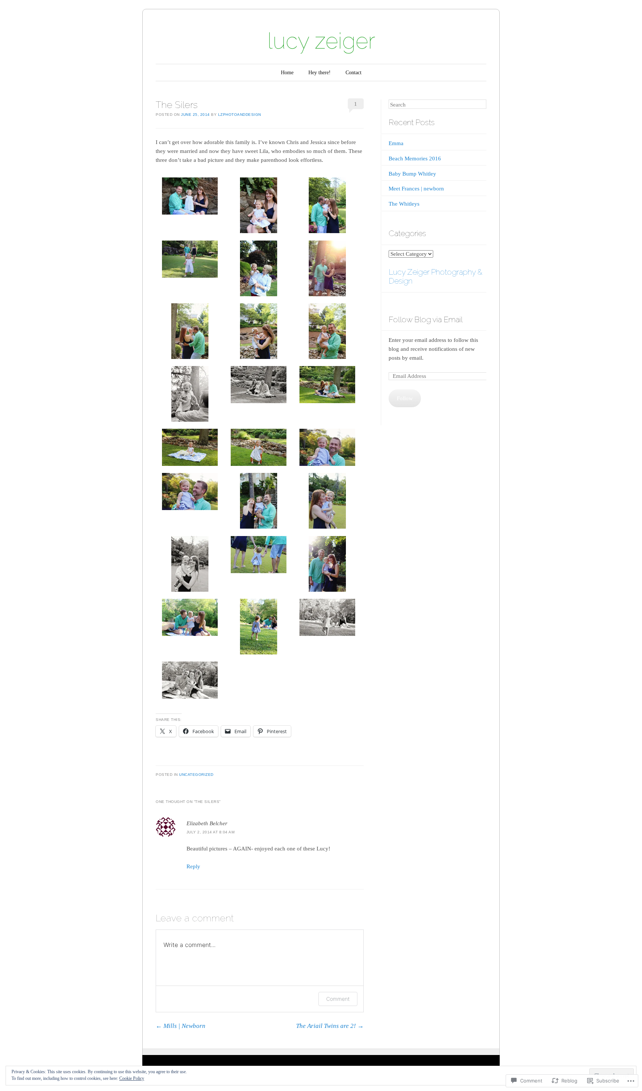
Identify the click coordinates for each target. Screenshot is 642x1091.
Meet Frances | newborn (416, 189)
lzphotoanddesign (239, 114)
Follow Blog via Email (426, 319)
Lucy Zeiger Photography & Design (435, 276)
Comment (338, 999)
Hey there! (319, 72)
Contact (353, 72)
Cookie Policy (131, 1078)
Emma (396, 143)
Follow (405, 398)
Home (287, 72)
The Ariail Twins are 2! (330, 1025)
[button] (190, 197)
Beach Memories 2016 (415, 158)
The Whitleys (404, 204)
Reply (193, 866)
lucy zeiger (321, 41)
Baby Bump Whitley (412, 174)
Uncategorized (196, 774)
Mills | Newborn (180, 1025)
